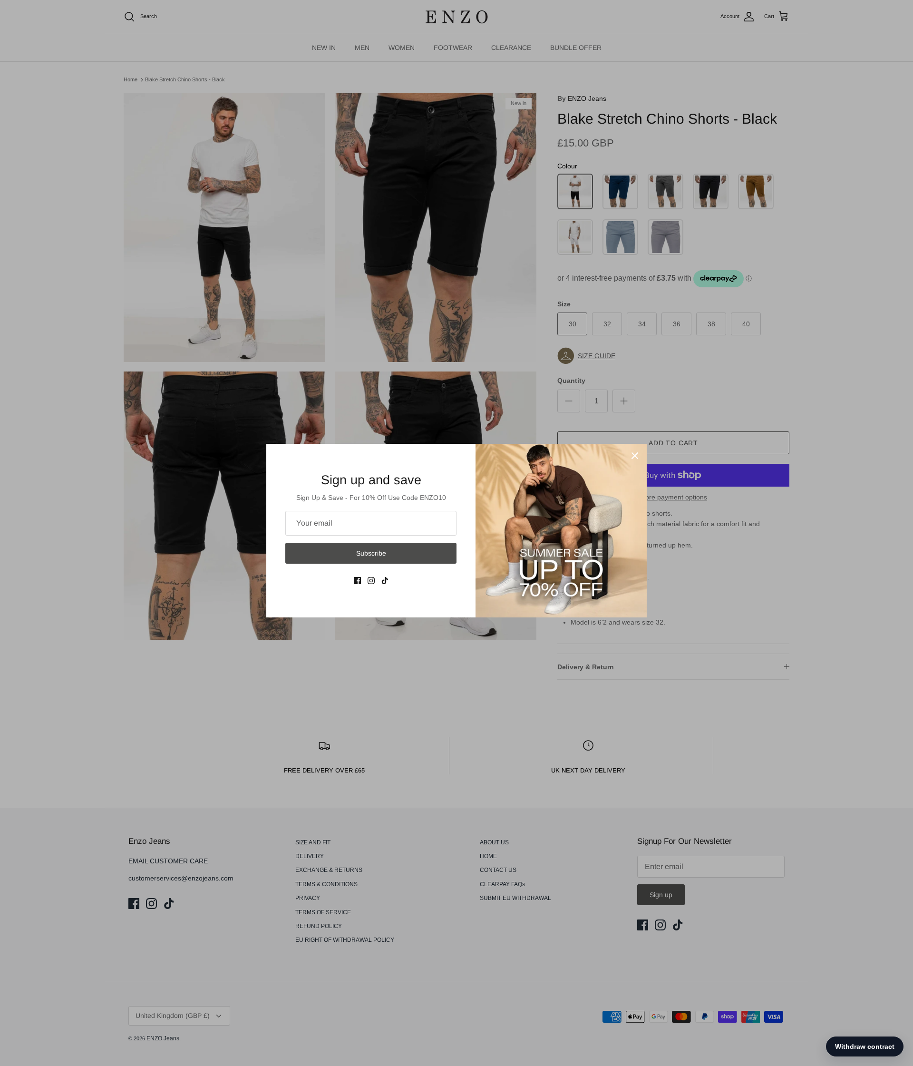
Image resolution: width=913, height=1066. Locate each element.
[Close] (634, 455)
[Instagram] (371, 580)
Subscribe (371, 553)
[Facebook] (357, 580)
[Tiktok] (385, 580)
